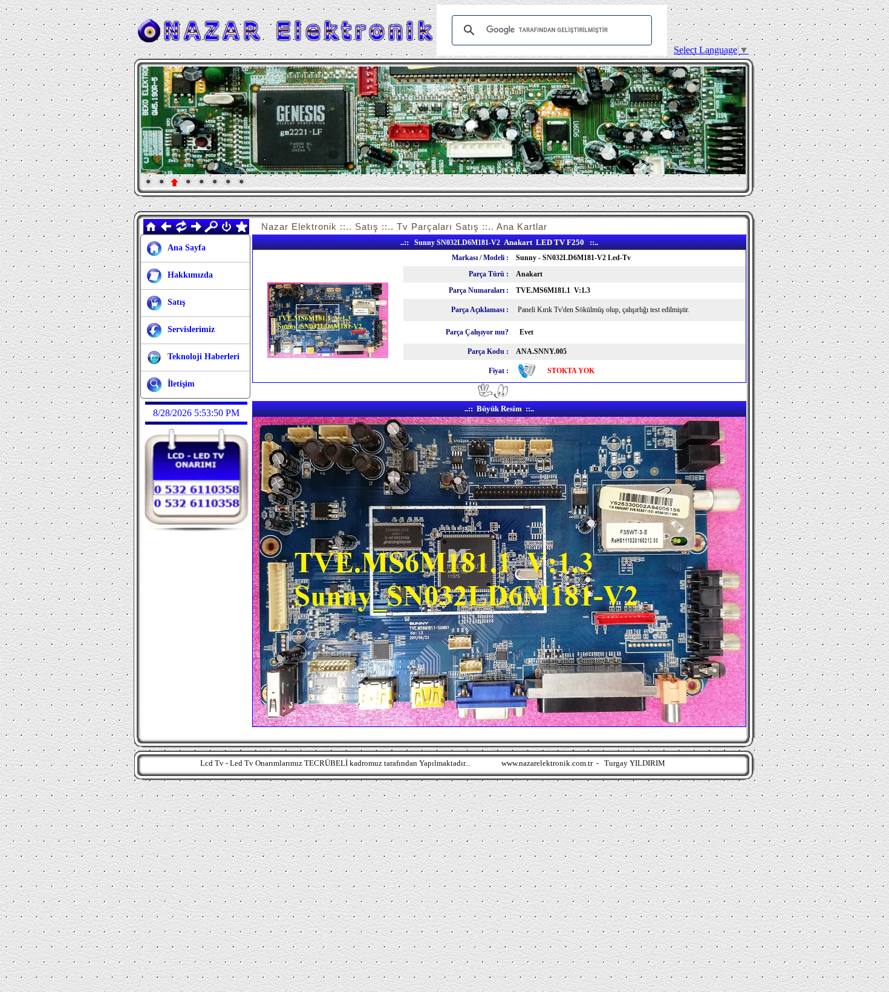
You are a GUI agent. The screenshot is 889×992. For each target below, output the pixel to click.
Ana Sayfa (187, 247)
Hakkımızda (190, 274)
